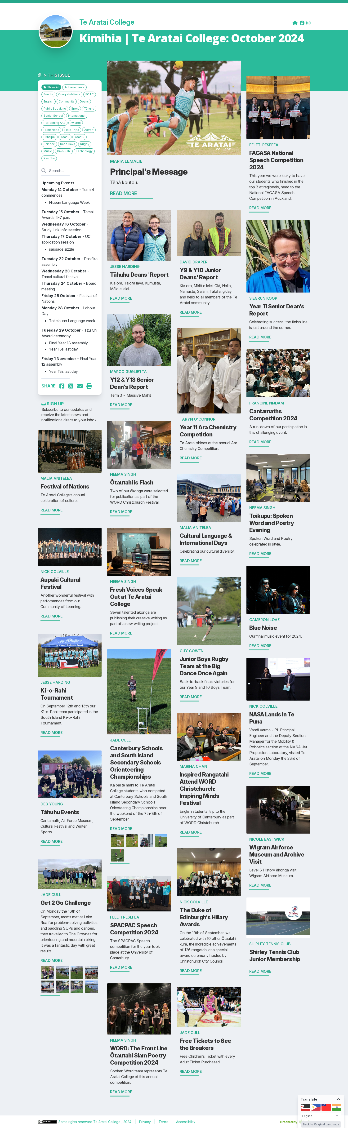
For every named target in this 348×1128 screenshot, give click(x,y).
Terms (163, 1122)
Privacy (145, 1122)
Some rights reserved (75, 1122)
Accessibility (185, 1122)
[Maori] (305, 1107)
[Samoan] (326, 1107)
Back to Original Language (321, 1124)
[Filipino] (316, 1107)
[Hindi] (336, 1107)
